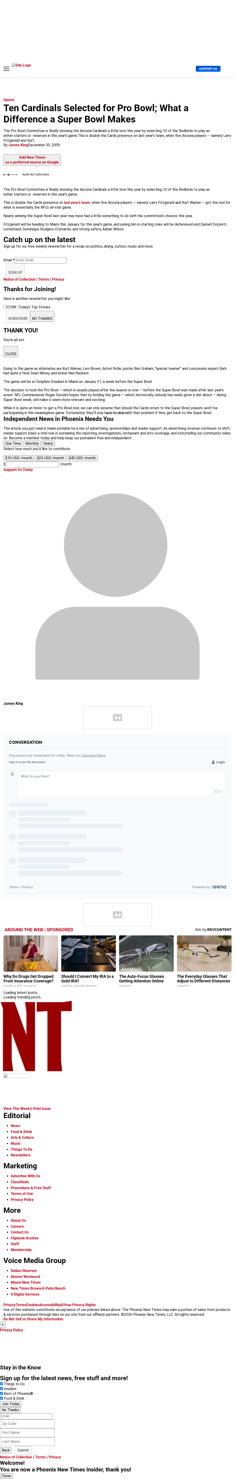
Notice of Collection (19, 279)
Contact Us (20, 1232)
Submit (23, 1450)
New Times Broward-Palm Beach (38, 1288)
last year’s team (77, 202)
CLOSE (10, 354)
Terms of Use (22, 1193)
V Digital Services (25, 1294)
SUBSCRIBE (18, 318)
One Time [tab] (13, 443)
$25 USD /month (50, 458)
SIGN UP (15, 272)
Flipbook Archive (25, 1238)
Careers (17, 1226)
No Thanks (10, 1410)
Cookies (32, 1305)
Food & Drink (21, 1132)
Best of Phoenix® (18, 1393)
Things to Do (14, 1384)
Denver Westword (25, 1276)
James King (18, 145)
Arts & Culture (22, 1137)
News (15, 1126)
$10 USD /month (18, 458)
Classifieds (20, 1182)
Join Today (11, 1404)
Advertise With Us (25, 1176)
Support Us (208, 68)
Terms (44, 279)
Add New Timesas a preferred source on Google (32, 159)
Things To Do (21, 1149)
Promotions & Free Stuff (31, 1188)
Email (8, 260)
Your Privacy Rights (80, 1305)
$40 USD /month (82, 458)
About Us (18, 1220)
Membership (21, 1250)
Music (16, 1143)
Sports (8, 100)
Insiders (10, 1389)
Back (6, 1450)
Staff (15, 1244)
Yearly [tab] (48, 443)
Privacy (58, 279)
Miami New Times (26, 1282)
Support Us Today (18, 469)
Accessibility (49, 1305)
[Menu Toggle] (6, 69)
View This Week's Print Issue (27, 1108)
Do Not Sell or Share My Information (33, 1319)
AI (62, 1305)
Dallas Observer (24, 1271)
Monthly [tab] (32, 443)
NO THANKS (42, 318)
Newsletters (21, 1155)
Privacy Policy (22, 1199)
